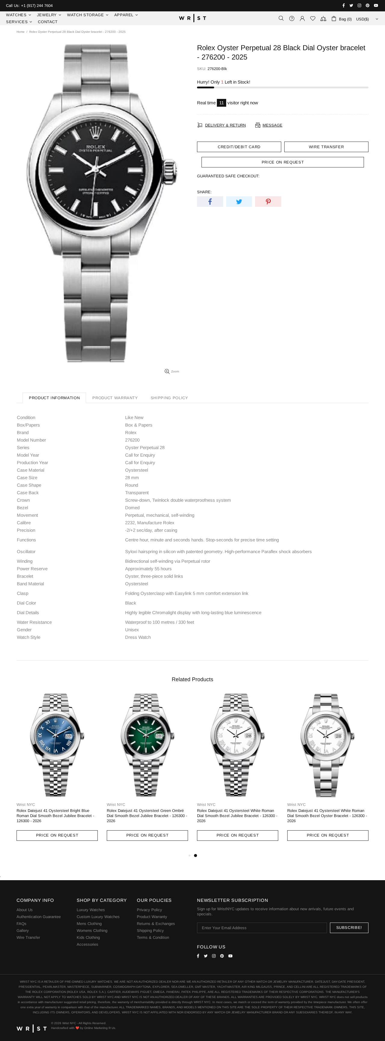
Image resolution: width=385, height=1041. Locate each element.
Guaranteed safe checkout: (228, 176)
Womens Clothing (92, 930)
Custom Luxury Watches (98, 916)
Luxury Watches (91, 910)
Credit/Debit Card (239, 147)
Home (21, 31)
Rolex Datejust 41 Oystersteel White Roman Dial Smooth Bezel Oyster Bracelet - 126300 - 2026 (327, 815)
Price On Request (57, 835)
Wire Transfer (326, 147)
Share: (204, 192)
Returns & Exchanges (156, 923)
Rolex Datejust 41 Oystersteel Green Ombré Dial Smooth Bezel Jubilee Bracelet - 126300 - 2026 (147, 815)
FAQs (21, 923)
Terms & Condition (153, 937)
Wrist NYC (192, 18)
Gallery (23, 930)
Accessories (87, 944)
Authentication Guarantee (39, 916)
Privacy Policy (149, 910)
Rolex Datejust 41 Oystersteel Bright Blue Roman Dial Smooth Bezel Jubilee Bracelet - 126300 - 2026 (55, 815)
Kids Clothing (88, 937)
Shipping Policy (150, 930)
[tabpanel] (237, 772)
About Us (25, 910)
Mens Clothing (89, 923)
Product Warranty (152, 916)
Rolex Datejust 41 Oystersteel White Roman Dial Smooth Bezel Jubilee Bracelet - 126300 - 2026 (237, 815)
